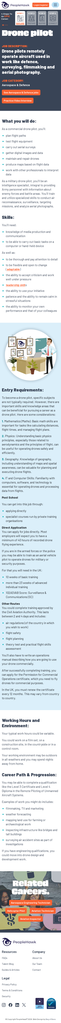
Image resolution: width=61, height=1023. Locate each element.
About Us (37, 957)
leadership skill (15, 285)
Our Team (37, 963)
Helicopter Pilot (16, 910)
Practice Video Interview (18, 100)
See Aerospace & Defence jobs (21, 92)
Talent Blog (8, 963)
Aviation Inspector (30, 918)
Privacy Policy (9, 984)
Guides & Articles (11, 969)
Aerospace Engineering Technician (30, 902)
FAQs (4, 957)
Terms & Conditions (12, 990)
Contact (36, 969)
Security (6, 996)
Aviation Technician (43, 910)
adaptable (13, 269)
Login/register (41, 5)
